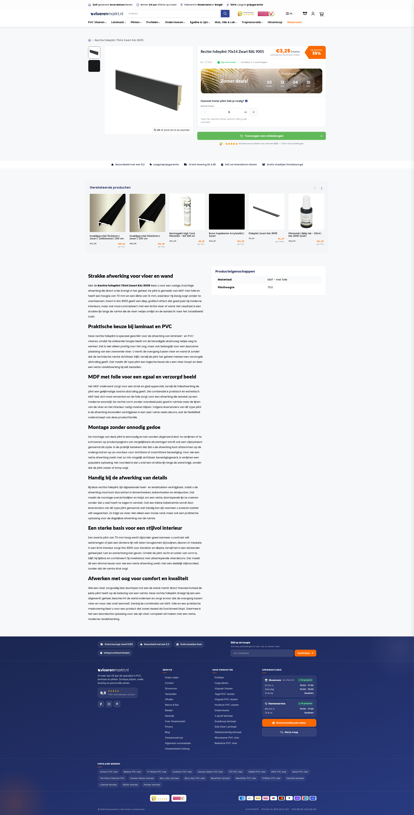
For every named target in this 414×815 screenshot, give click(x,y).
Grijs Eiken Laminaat (225, 726)
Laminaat (118, 22)
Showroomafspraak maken (291, 722)
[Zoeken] (225, 13)
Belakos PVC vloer (132, 772)
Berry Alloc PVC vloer (195, 778)
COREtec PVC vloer (271, 778)
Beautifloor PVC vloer (246, 778)
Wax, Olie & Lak (225, 22)
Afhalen (169, 699)
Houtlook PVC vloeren (227, 704)
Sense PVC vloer (300, 772)
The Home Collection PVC (112, 778)
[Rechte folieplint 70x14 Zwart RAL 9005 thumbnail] (94, 66)
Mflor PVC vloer (278, 772)
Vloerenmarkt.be (174, 737)
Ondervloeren (174, 22)
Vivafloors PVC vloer (182, 772)
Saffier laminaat (130, 784)
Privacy (169, 726)
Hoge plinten (221, 683)
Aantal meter (207, 106)
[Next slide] (321, 188)
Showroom (294, 22)
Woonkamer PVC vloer (227, 737)
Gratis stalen (172, 677)
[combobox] (174, 13)
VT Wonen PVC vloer (157, 772)
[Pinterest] (117, 704)
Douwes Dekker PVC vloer (210, 772)
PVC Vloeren (96, 22)
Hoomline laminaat (295, 778)
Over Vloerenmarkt (175, 721)
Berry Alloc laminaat (169, 778)
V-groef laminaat (224, 715)
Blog (167, 732)
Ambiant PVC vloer (109, 772)
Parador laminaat (152, 784)
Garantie (169, 715)
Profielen (152, 22)
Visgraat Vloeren (224, 688)
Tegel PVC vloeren (224, 694)
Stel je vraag (291, 732)
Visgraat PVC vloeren (226, 699)
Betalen (169, 710)
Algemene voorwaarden (178, 743)
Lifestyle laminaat (108, 784)
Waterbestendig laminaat (228, 732)
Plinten (135, 22)
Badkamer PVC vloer (226, 743)
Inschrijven (304, 653)
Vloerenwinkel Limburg (177, 748)
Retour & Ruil (172, 704)
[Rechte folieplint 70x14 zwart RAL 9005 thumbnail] (94, 52)
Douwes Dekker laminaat (142, 778)
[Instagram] (109, 704)
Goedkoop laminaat (225, 721)
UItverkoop (275, 22)
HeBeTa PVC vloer (257, 772)
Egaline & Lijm (199, 22)
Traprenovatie (251, 22)
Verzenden (170, 694)
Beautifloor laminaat (220, 778)
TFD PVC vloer (236, 772)
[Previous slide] (315, 188)
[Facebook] (101, 704)
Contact (169, 683)
